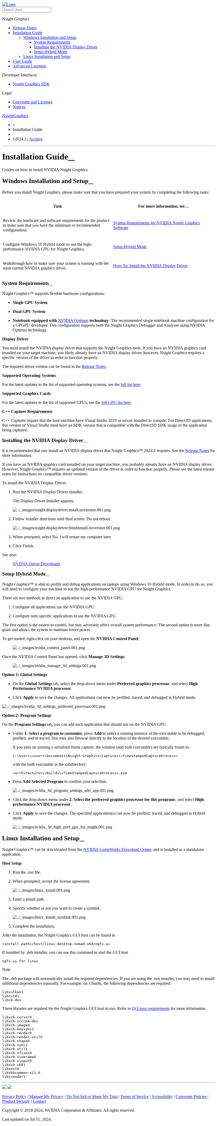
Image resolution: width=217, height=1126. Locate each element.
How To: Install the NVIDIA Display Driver (150, 265)
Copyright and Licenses (32, 102)
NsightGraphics (15, 115)
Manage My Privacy (46, 1096)
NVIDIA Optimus (73, 320)
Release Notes (25, 28)
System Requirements (52, 42)
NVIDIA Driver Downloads (36, 564)
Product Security (16, 1101)
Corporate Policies (191, 1096)
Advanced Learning (29, 66)
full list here (130, 384)
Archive (36, 139)
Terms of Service (134, 1096)
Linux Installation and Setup (46, 56)
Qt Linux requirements (151, 1008)
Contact (39, 1101)
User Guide (22, 61)
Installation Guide (27, 32)
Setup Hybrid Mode (50, 51)
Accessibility (162, 1096)
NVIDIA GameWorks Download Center (117, 849)
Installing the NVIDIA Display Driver (65, 47)
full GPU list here (116, 402)
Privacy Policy (14, 1096)
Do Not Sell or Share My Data (91, 1096)
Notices (19, 106)
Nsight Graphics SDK (31, 84)
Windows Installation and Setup (49, 37)
